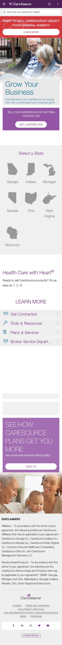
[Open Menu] (4, 4)
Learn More (31, 32)
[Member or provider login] (58, 4)
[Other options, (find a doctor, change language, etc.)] (49, 4)
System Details (31, 635)
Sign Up (31, 466)
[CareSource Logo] (20, 3)
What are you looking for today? (23, 12)
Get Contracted (31, 124)
